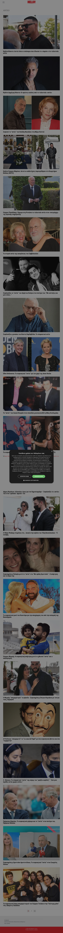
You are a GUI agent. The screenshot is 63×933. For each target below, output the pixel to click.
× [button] (51, 451)
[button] (32, 480)
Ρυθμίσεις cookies (27, 472)
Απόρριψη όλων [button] (24, 476)
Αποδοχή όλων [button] (39, 476)
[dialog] (31, 466)
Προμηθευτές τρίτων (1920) (23, 463)
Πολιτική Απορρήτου (35, 472)
